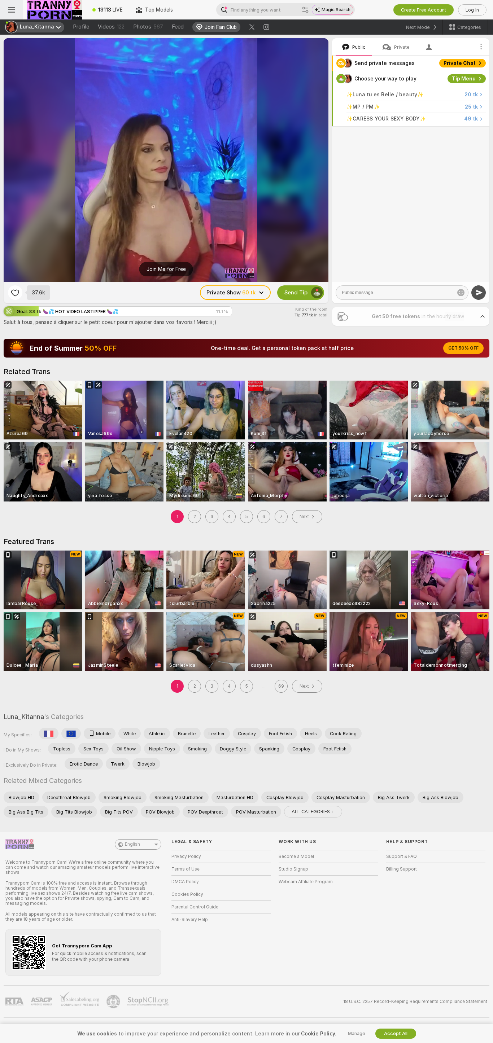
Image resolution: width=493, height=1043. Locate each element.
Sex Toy (465, 134)
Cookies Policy (187, 894)
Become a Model (296, 856)
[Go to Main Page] (54, 9)
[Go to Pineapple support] (114, 1001)
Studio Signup (293, 869)
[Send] (478, 292)
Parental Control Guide (194, 907)
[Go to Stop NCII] (148, 1001)
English (132, 844)
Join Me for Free (166, 269)
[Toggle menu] (11, 9)
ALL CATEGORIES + (313, 811)
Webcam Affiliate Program (306, 881)
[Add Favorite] (15, 292)
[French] (48, 733)
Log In (472, 10)
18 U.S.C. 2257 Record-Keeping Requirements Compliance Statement (415, 1001)
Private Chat (460, 63)
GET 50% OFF (463, 348)
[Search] (305, 10)
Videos (111, 26)
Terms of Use (185, 869)
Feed (178, 26)
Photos (148, 26)
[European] (71, 733)
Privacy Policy (186, 856)
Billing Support (401, 869)
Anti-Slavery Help (189, 919)
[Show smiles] (461, 292)
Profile (81, 26)
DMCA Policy (185, 881)
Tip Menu (464, 79)
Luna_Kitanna (24, 716)
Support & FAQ (401, 856)
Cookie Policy (318, 1034)
